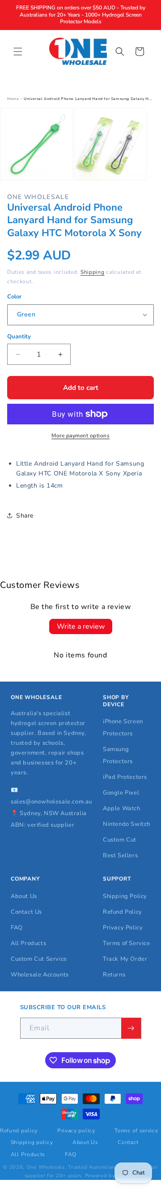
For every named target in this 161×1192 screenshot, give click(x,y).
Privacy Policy (123, 928)
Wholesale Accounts (40, 975)
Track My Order (125, 959)
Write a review (81, 626)
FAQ (17, 928)
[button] (18, 51)
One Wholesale (45, 1167)
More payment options (80, 435)
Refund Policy (122, 912)
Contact (128, 1142)
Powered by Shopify (111, 1175)
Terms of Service (126, 943)
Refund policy (19, 1130)
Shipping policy (32, 1142)
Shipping (92, 272)
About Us (24, 896)
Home (13, 98)
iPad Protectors (125, 777)
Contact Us (26, 912)
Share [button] (25, 515)
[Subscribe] (131, 1028)
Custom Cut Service (39, 959)
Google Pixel (121, 793)
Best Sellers (120, 855)
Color (14, 297)
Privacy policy (76, 1130)
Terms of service (136, 1130)
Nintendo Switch (126, 824)
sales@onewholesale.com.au (51, 802)
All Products (28, 943)
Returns (114, 975)
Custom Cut (119, 840)
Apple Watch (121, 808)
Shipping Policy (125, 896)
